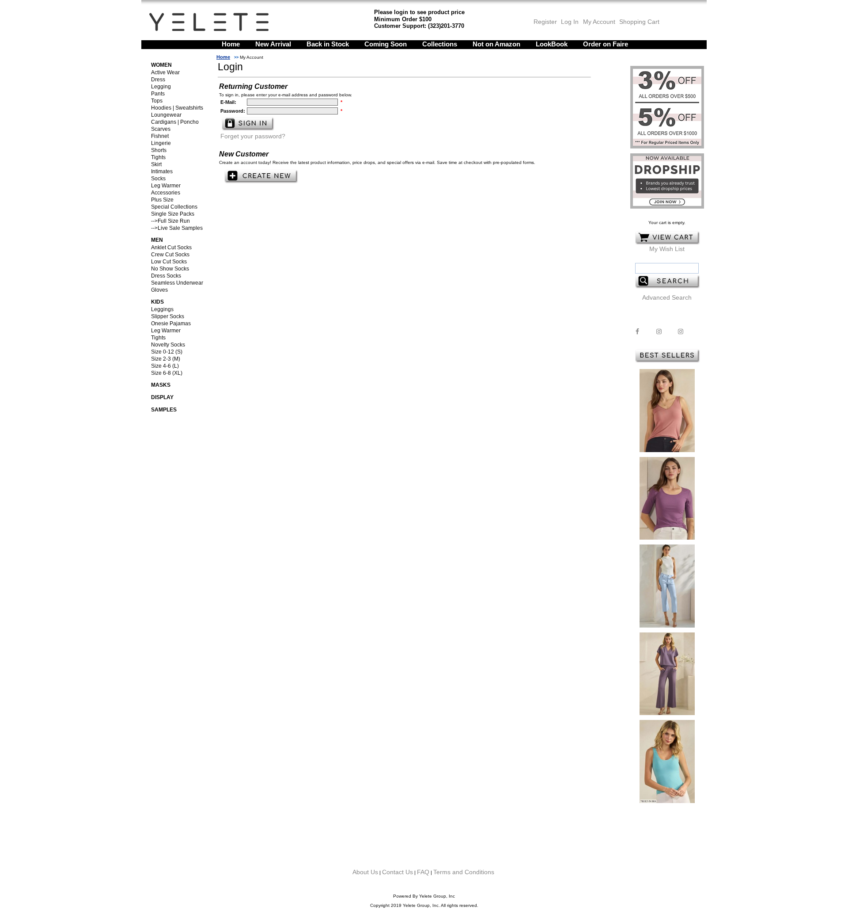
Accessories (165, 192)
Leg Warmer (166, 185)
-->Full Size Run (170, 221)
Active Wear (165, 72)
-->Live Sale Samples (177, 228)
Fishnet (160, 136)
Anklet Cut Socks (171, 247)
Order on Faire (605, 44)
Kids (157, 302)
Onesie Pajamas (171, 323)
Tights (158, 157)
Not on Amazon (496, 44)
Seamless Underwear (177, 283)
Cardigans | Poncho (175, 122)
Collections (439, 44)
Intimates (162, 171)
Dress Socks (166, 275)
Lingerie (161, 143)
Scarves (160, 129)
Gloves (159, 290)
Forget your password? (252, 136)
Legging (161, 86)
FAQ (423, 872)
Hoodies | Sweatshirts (177, 107)
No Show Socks (170, 268)
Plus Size (162, 199)
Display (162, 397)
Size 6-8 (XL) (166, 373)
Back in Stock (328, 44)
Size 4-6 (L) (165, 366)
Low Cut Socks (169, 261)
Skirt (156, 164)
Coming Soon (385, 44)
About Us (365, 872)
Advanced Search (667, 297)
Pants (158, 93)
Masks (160, 385)
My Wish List (667, 248)
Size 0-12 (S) (166, 351)
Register (545, 21)
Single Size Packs (172, 214)
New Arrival (273, 44)
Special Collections (174, 206)
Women (161, 65)
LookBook (552, 44)
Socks (158, 178)
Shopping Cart (639, 21)
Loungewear (166, 115)
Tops (157, 100)
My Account (598, 21)
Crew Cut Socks (170, 254)
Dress (158, 79)
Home (231, 44)
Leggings (162, 309)
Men (157, 240)
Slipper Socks (167, 316)
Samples (164, 410)
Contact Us (397, 872)
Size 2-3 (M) (165, 359)
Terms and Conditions (463, 872)
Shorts (159, 150)
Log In (570, 21)
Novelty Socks (168, 344)
